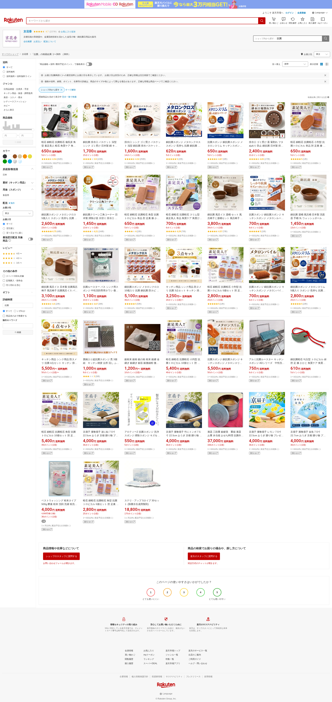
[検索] (262, 20)
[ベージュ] (20, 156)
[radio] (4, 67)
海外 (13, 203)
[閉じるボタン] (325, 75)
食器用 (6, 195)
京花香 (28, 31)
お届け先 (7, 208)
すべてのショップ (10, 54)
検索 (19, 142)
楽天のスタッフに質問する (203, 556)
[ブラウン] (15, 156)
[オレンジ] (25, 156)
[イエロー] (30, 156)
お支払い (38, 41)
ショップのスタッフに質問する (61, 556)
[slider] (3, 130)
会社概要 (28, 41)
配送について (50, 41)
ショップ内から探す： (265, 38)
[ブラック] (5, 156)
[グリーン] (5, 161)
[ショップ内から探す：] (325, 38)
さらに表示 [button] (9, 110)
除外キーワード (10, 320)
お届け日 (7, 219)
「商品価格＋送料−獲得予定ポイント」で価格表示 (61, 64)
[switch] (30, 239)
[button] (320, 13)
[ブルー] (10, 161)
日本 (5, 175)
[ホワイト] (10, 156)
